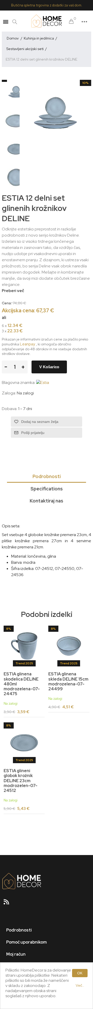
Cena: (7, 303)
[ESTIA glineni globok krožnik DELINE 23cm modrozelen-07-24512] (24, 742)
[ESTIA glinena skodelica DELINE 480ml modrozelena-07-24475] (24, 646)
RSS (8, 903)
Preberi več (13, 290)
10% (85, 83)
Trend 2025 (24, 663)
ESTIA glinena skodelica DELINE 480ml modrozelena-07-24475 (22, 684)
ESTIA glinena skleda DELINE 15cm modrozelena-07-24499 (68, 681)
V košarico (49, 367)
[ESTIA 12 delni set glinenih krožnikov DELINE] (16, 92)
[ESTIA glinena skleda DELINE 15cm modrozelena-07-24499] (68, 646)
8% (8, 629)
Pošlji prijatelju (32, 433)
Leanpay (27, 344)
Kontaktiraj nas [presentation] (46, 501)
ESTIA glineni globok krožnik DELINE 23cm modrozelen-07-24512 (20, 780)
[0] (71, 21)
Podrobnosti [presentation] (47, 476)
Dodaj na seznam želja (39, 422)
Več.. (80, 985)
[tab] (46, 477)
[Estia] (42, 382)
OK (79, 973)
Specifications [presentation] (46, 489)
